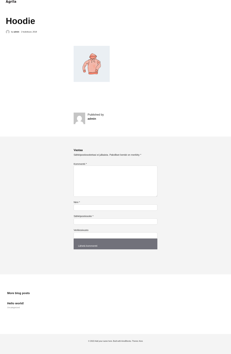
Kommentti (80, 164)
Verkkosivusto (81, 230)
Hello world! (15, 303)
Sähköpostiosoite (83, 216)
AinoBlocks (126, 341)
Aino (141, 341)
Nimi (77, 202)
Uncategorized (13, 307)
